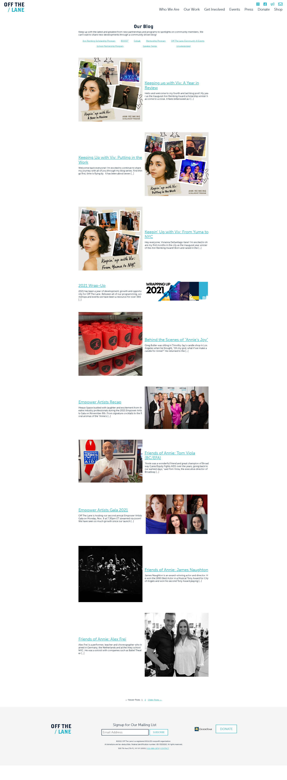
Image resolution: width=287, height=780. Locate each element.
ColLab (137, 41)
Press (249, 9)
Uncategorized (183, 46)
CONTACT (164, 748)
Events (234, 9)
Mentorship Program (156, 41)
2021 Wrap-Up (92, 285)
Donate (264, 9)
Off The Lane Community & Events (187, 41)
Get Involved (214, 9)
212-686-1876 (153, 748)
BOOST (124, 41)
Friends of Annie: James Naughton (176, 569)
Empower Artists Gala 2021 (103, 510)
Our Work (192, 9)
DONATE (226, 729)
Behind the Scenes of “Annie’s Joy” (176, 339)
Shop (278, 9)
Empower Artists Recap (99, 402)
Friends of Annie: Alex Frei (102, 639)
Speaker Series (150, 46)
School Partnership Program (110, 46)
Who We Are (169, 9)
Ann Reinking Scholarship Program (99, 41)
